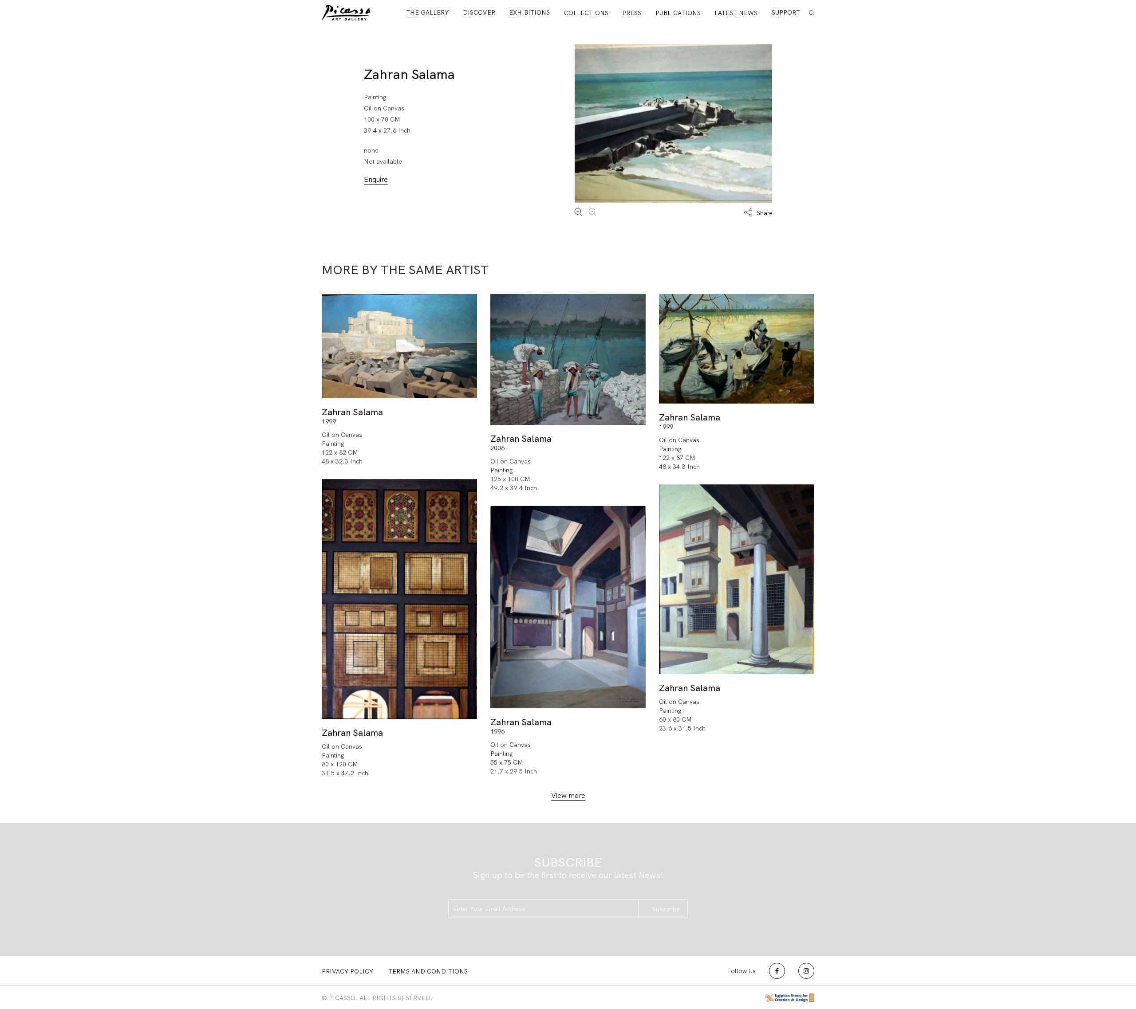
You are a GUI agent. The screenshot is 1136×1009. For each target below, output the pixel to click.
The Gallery (427, 12)
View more (568, 795)
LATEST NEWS (735, 13)
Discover (479, 12)
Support (786, 12)
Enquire (376, 179)
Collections (586, 13)
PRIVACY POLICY (347, 971)
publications (678, 13)
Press (631, 13)
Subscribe (666, 909)
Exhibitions (529, 12)
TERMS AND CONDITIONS (428, 971)
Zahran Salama (409, 74)
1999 (329, 421)
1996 (497, 731)
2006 (497, 448)
